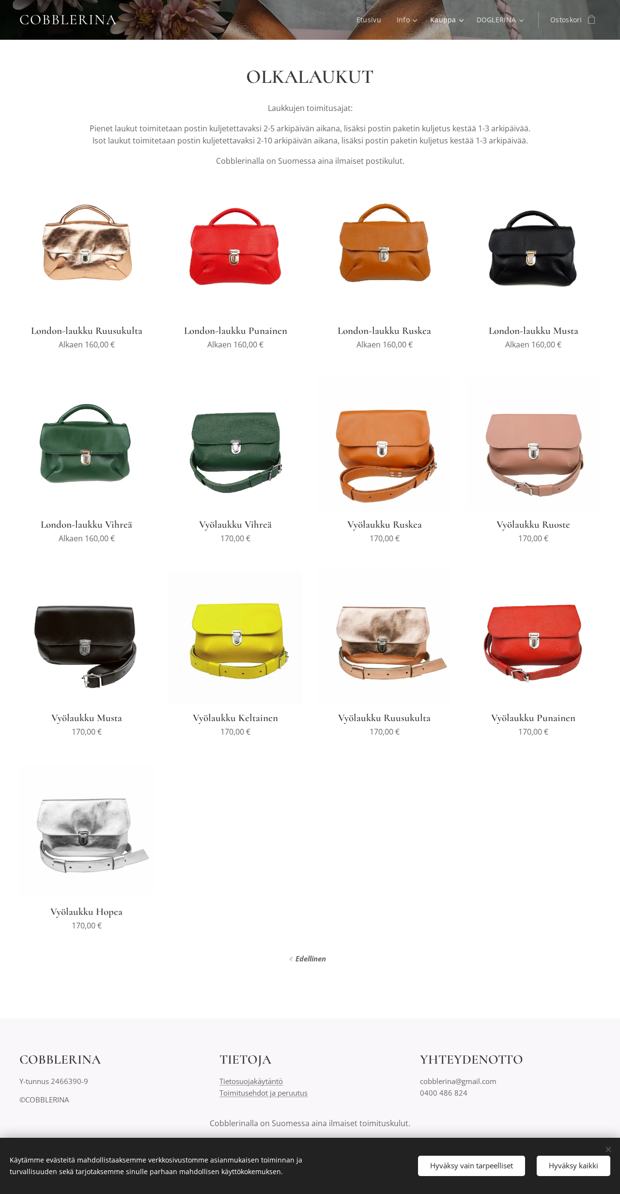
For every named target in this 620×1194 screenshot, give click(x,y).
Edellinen (310, 958)
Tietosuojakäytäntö (251, 1081)
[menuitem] (371, 20)
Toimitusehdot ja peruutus (263, 1093)
